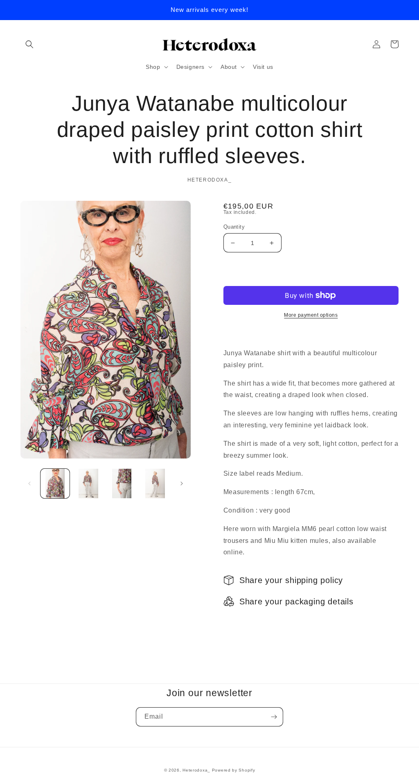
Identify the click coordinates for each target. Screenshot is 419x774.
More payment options (311, 315)
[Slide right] (182, 483)
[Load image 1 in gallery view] (55, 483)
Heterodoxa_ (197, 770)
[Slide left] (29, 483)
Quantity (234, 227)
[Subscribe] (274, 716)
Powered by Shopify (233, 770)
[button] (29, 44)
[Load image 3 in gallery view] (121, 483)
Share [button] (241, 622)
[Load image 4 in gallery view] (154, 483)
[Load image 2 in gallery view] (88, 483)
